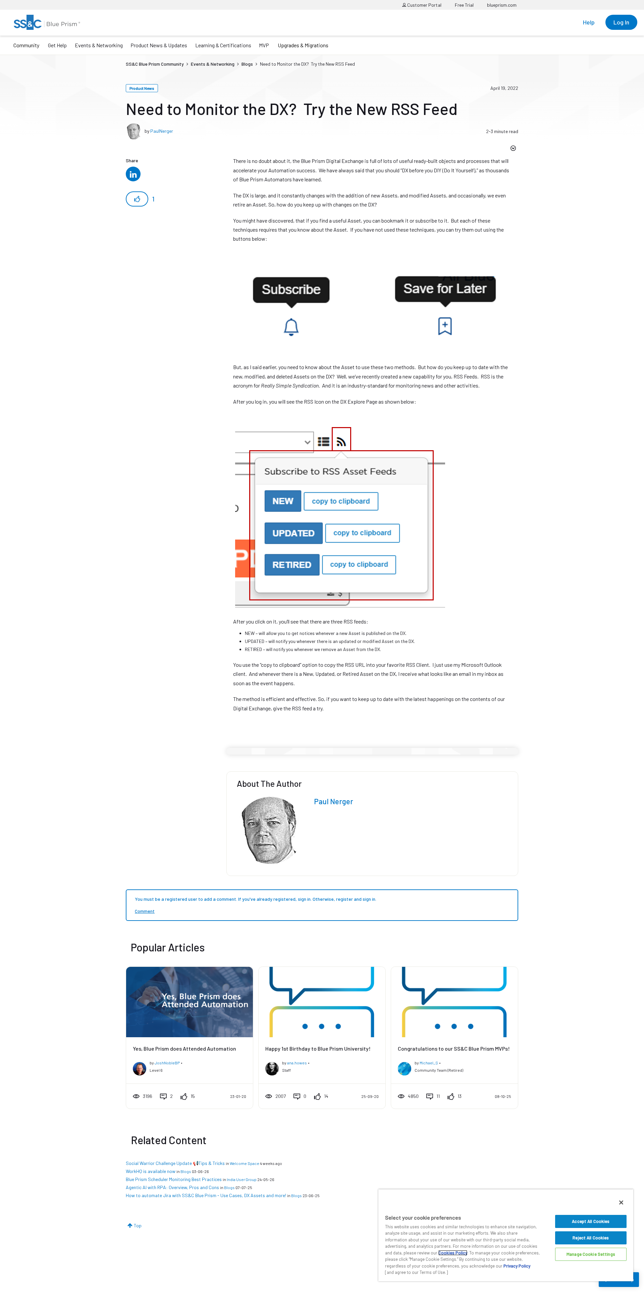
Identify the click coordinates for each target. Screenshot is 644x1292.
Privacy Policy (516, 1266)
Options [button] (512, 149)
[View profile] (139, 1067)
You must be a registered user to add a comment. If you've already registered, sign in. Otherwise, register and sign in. (255, 899)
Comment (145, 911)
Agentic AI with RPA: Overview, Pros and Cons (172, 1187)
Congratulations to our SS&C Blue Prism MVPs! (454, 1048)
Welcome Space (244, 1163)
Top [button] (138, 1225)
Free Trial (464, 5)
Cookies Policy (452, 1252)
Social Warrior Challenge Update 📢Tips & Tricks (175, 1163)
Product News (141, 88)
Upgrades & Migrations (303, 45)
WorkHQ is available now (150, 1171)
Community (26, 45)
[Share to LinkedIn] (133, 174)
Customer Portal (423, 5)
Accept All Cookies (590, 1221)
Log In (621, 22)
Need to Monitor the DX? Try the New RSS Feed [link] (307, 64)
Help (589, 22)
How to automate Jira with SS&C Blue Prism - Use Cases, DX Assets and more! (206, 1195)
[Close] (621, 1202)
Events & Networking (99, 45)
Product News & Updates (158, 45)
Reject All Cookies (591, 1237)
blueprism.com (502, 5)
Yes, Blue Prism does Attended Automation (184, 1048)
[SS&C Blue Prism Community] (46, 22)
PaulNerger (161, 131)
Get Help (57, 45)
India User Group (242, 1179)
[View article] (189, 1002)
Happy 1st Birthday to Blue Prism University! (318, 1048)
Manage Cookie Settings (591, 1254)
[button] (137, 199)
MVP (264, 45)
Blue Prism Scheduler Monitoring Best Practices (174, 1179)
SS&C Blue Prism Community (155, 64)
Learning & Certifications (223, 45)
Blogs (247, 64)
